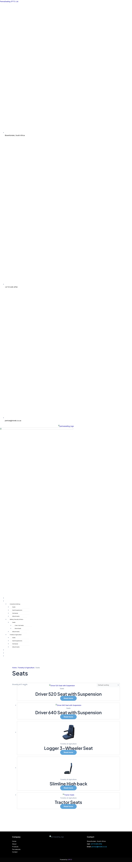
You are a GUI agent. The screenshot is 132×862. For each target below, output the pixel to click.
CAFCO (70, 859)
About (14, 844)
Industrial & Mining (15, 604)
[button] (66, 520)
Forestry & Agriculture (15, 634)
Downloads (8, 650)
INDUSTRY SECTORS (11, 601)
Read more (68, 698)
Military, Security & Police (16, 619)
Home (7, 598)
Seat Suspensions (17, 610)
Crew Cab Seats (19, 625)
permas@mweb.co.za (99, 847)
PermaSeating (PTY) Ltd (9, 1)
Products (15, 847)
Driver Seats (18, 628)
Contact (7, 656)
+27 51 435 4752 (96, 844)
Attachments (15, 616)
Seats (13, 607)
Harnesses (15, 613)
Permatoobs (9, 653)
